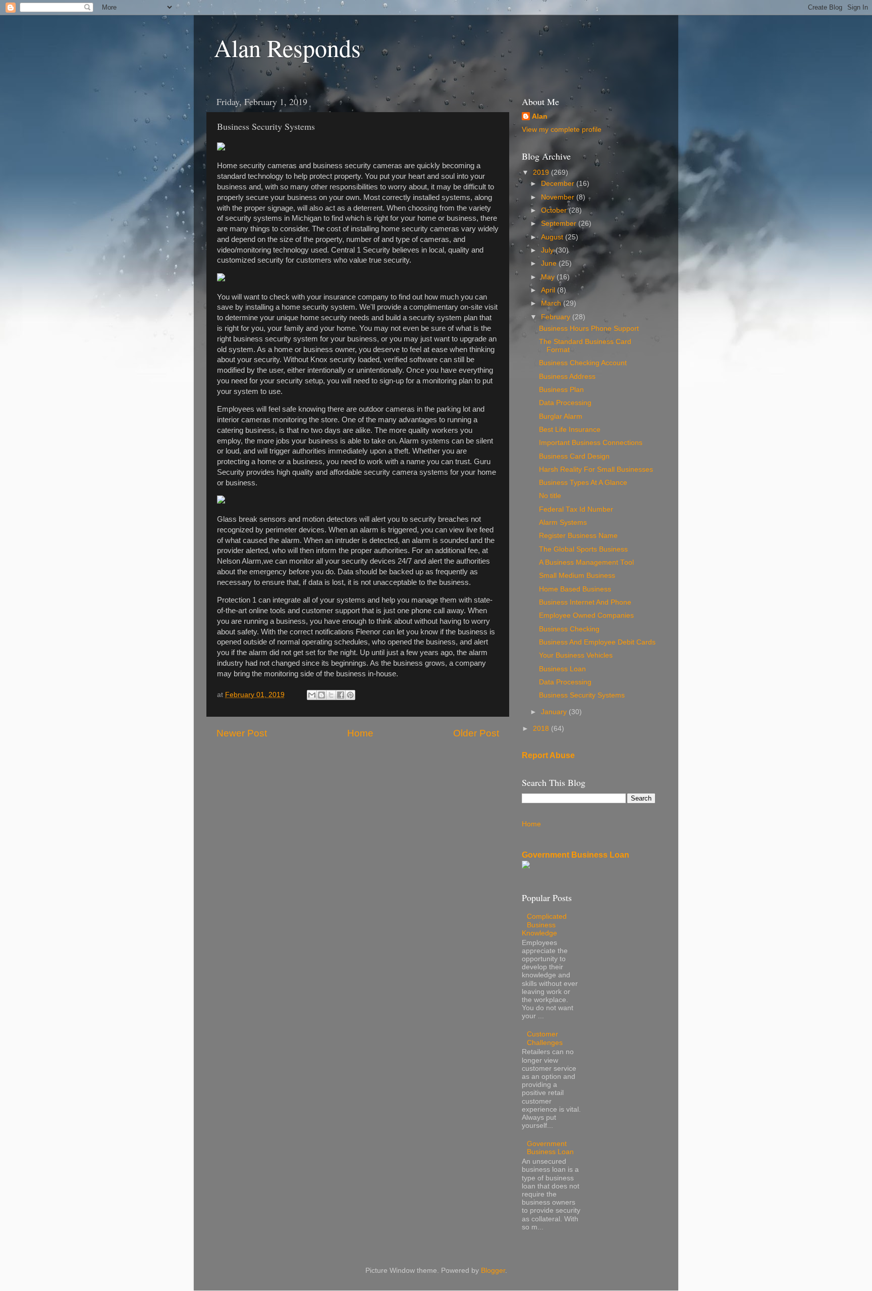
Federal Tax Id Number (576, 509)
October (555, 210)
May (549, 277)
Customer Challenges (545, 1038)
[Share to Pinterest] (350, 695)
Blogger (493, 1270)
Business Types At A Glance (583, 482)
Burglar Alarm (560, 416)
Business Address (567, 376)
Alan (540, 116)
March (552, 303)
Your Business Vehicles (576, 655)
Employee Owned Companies (586, 615)
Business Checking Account (583, 363)
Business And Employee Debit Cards (597, 642)
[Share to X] (331, 695)
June (550, 263)
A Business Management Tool (586, 562)
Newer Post (241, 733)
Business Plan (561, 389)
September (559, 223)
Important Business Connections (590, 442)
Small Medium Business (577, 575)
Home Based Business (575, 589)
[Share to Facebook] (341, 695)
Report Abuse (548, 755)
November (558, 197)
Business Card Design (574, 456)
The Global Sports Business (583, 549)
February (556, 317)
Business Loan (562, 669)
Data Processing (565, 403)
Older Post (476, 733)
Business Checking (569, 629)
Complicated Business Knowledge (544, 924)
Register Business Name (578, 535)
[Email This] (312, 695)
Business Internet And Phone (585, 602)
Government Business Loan (575, 855)
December (558, 183)
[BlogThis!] (321, 695)
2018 (542, 728)
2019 (542, 172)
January (555, 712)
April (549, 290)
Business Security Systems (582, 695)
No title (550, 496)
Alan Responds (287, 47)
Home (360, 733)
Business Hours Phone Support (589, 328)
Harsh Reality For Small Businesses (596, 469)
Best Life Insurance (570, 429)
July (548, 250)
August (553, 237)
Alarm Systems (563, 522)
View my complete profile (562, 129)
